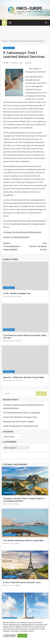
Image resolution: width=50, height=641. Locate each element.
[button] (10, 23)
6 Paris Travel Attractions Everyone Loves (20, 417)
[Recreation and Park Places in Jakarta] (25, 607)
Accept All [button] (22, 636)
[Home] (4, 22)
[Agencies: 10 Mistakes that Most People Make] (25, 360)
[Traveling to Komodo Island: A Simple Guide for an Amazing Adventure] (25, 481)
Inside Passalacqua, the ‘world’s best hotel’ (20, 426)
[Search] (46, 22)
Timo (7, 63)
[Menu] (10, 23)
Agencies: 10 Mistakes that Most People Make (23, 377)
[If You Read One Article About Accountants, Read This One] (25, 318)
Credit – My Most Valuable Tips (16, 293)
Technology (8, 48)
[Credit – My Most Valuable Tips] (25, 276)
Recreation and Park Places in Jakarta (18, 421)
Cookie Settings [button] (9, 636)
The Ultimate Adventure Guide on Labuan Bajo (21, 413)
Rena (17, 504)
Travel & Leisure (10, 492)
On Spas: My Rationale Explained (16, 237)
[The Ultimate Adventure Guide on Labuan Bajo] (25, 523)
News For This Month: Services (38, 246)
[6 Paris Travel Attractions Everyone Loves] (25, 565)
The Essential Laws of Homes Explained (11, 246)
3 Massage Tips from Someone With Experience (22, 232)
